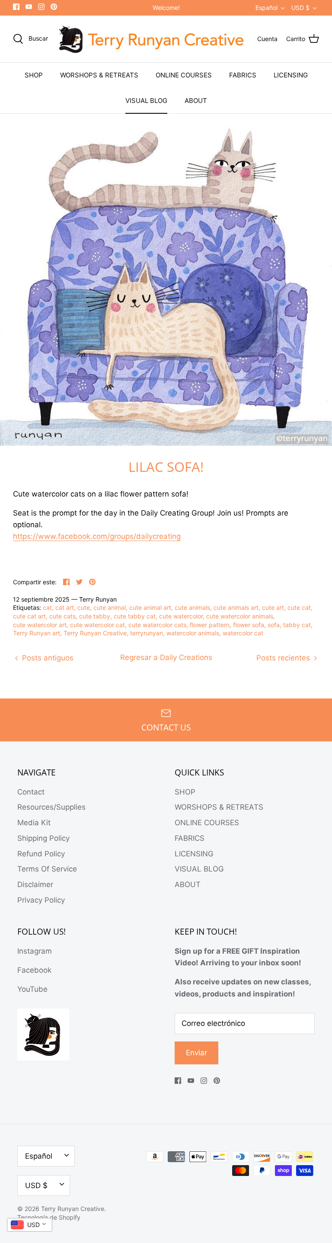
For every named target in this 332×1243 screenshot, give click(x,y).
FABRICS (242, 75)
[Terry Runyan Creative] (153, 39)
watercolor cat (243, 633)
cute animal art (150, 607)
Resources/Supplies (51, 807)
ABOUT (196, 100)
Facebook (34, 970)
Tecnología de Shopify (48, 1217)
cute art (273, 607)
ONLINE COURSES (184, 75)
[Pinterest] (54, 6)
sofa (274, 624)
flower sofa (248, 624)
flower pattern (210, 624)
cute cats (62, 616)
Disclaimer (35, 884)
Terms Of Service (47, 869)
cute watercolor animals (239, 616)
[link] (97, 536)
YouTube (32, 989)
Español (266, 7)
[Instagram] (41, 6)
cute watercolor (181, 616)
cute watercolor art (40, 624)
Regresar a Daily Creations (166, 657)
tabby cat (297, 624)
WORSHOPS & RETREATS (99, 75)
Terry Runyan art (36, 633)
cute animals (192, 607)
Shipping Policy (43, 838)
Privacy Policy (41, 900)
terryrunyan (146, 633)
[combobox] (29, 1225)
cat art (64, 607)
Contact (31, 792)
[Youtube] (29, 6)
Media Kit (34, 822)
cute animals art (236, 607)
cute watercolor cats (157, 624)
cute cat (299, 607)
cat (47, 607)
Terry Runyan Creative (95, 633)
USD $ (300, 7)
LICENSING (291, 75)
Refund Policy (41, 853)
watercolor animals (192, 633)
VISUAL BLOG (146, 100)
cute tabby (94, 616)
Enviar (196, 1052)
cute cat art (29, 616)
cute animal (109, 607)
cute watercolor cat (97, 624)
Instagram (34, 951)
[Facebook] (16, 6)
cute (83, 607)
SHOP (34, 75)
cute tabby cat (135, 616)
